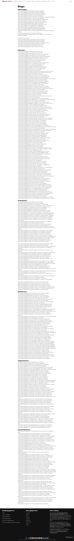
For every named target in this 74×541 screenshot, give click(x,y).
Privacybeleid (25, 539)
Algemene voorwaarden (41, 539)
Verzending (46, 539)
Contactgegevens (34, 539)
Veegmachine (28, 520)
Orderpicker (28, 517)
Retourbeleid (30, 539)
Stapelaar (27, 514)
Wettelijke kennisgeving (52, 539)
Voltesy (22, 539)
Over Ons (27, 523)
